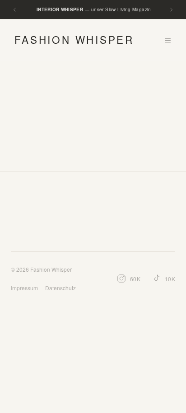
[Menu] (167, 40)
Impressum (24, 288)
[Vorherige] (15, 10)
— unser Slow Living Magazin (94, 9)
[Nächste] (171, 10)
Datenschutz (60, 288)
